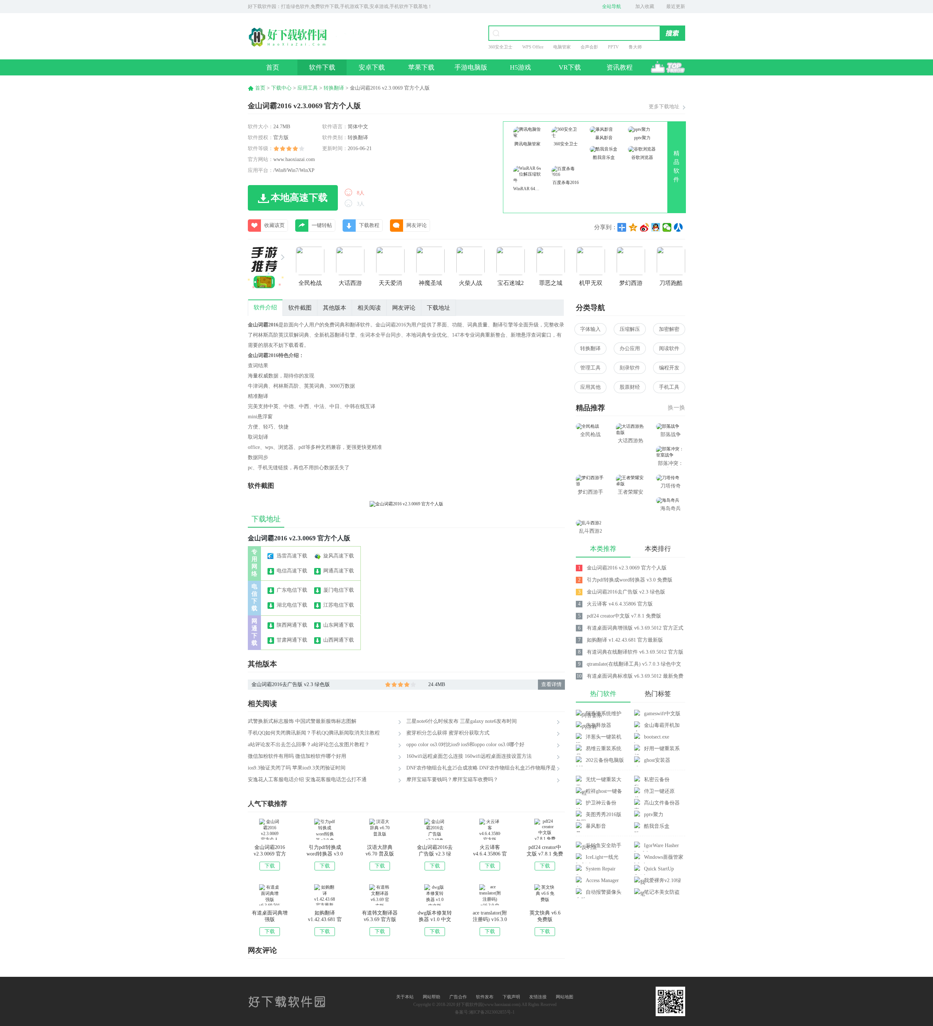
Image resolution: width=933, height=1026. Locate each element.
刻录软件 (630, 368)
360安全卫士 (500, 47)
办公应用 (630, 348)
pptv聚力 (653, 814)
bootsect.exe (656, 737)
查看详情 (551, 684)
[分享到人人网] (678, 227)
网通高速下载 (338, 570)
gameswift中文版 (662, 713)
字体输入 (590, 329)
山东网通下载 (338, 625)
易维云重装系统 (603, 748)
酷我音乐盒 (657, 826)
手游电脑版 (470, 67)
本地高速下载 (299, 197)
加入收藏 (644, 6)
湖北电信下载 (292, 605)
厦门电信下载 (338, 590)
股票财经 (630, 387)
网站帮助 (431, 996)
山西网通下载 (338, 640)
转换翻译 (334, 88)
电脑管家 (562, 47)
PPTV (613, 47)
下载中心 (281, 88)
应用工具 (307, 88)
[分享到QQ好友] (655, 227)
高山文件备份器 (662, 803)
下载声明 (511, 996)
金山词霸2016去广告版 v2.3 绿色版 (290, 684)
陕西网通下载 (292, 625)
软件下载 (322, 67)
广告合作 (458, 996)
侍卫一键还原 (659, 791)
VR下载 (570, 67)
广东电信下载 (292, 590)
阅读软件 (669, 348)
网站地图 (564, 996)
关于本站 (405, 996)
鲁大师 (635, 47)
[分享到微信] (667, 227)
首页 (272, 67)
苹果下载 (421, 67)
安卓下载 (372, 67)
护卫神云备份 (601, 803)
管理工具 (590, 368)
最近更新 (675, 6)
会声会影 (589, 47)
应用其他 (590, 387)
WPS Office (532, 47)
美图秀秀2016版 (603, 814)
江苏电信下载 (338, 605)
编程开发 (669, 368)
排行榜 (668, 67)
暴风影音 (596, 826)
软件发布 (484, 996)
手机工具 (669, 387)
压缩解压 (630, 329)
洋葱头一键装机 (603, 737)
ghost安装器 (657, 760)
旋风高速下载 (338, 556)
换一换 (676, 407)
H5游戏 (520, 67)
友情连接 (538, 996)
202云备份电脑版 (605, 760)
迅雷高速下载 (292, 556)
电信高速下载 (292, 570)
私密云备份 (657, 779)
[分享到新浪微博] (644, 227)
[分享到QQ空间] (633, 227)
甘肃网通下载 (292, 640)
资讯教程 (619, 67)
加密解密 (669, 329)
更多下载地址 (664, 106)
